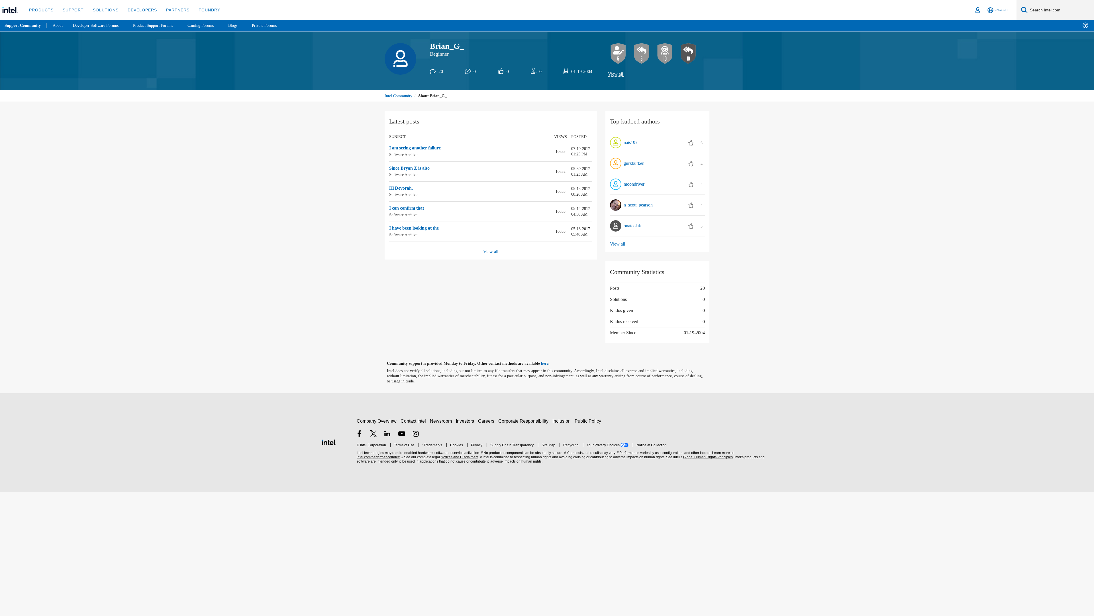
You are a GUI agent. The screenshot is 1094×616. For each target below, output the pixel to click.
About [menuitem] (59, 26)
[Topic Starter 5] (618, 54)
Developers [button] (138, 10)
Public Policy (589, 421)
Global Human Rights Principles (707, 457)
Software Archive (404, 155)
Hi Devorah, (402, 189)
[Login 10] (665, 54)
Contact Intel (414, 421)
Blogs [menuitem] (244, 26)
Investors (466, 421)
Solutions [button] (103, 10)
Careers (487, 421)
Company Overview (377, 421)
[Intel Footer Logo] (329, 442)
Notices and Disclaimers (459, 457)
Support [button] (72, 10)
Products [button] (40, 10)
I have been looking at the (417, 229)
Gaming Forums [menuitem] (211, 26)
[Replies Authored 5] (641, 54)
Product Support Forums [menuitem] (161, 26)
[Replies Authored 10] (688, 54)
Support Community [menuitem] (23, 26)
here (550, 364)
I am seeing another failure (418, 149)
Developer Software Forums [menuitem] (100, 26)
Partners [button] (172, 10)
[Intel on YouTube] (402, 434)
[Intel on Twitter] (373, 434)
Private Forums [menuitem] (276, 26)
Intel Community (399, 96)
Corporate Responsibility (524, 421)
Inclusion (563, 421)
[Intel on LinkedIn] (387, 434)
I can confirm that (408, 209)
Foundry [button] (202, 10)
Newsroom (442, 421)
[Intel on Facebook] (359, 434)
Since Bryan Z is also (411, 169)
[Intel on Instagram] (416, 434)
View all (616, 74)
